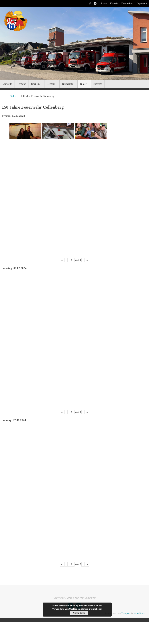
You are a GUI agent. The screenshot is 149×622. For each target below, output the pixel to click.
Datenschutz (127, 3)
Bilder (12, 96)
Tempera (125, 613)
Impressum (142, 3)
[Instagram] (95, 3)
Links (104, 3)
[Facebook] (90, 3)
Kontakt (114, 3)
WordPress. (139, 613)
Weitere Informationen (91, 608)
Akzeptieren (79, 613)
